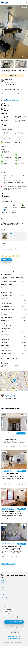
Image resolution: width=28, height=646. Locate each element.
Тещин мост (4, 314)
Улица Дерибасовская (6, 274)
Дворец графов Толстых (7, 287)
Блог (5, 607)
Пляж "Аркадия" (5, 339)
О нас (5, 603)
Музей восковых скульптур (8, 292)
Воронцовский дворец (7, 284)
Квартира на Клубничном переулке (8, 433)
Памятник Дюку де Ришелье (8, 281)
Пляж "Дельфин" (5, 334)
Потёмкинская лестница (7, 303)
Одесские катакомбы (6, 289)
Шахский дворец (5, 320)
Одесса (7, 563)
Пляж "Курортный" (5, 348)
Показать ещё (5, 265)
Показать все (5, 167)
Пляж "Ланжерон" (5, 328)
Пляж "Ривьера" (5, 345)
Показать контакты (9, 86)
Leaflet (14, 390)
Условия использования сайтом (14, 636)
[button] (14, 380)
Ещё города (4, 597)
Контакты (6, 613)
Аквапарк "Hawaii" (5, 323)
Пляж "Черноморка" (6, 353)
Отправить (5, 260)
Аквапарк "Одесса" (6, 325)
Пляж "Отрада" (4, 331)
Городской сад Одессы (7, 301)
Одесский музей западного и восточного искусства (12, 278)
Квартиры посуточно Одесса (12, 100)
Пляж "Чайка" (4, 342)
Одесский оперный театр (7, 309)
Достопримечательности (10, 605)
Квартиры (12, 563)
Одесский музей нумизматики (9, 312)
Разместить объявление (15, 621)
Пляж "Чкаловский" (6, 337)
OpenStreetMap (20, 390)
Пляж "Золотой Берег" (6, 350)
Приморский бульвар (6, 317)
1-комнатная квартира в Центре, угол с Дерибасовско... (9, 509)
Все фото (4, 57)
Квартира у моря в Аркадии (8, 543)
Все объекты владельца (10, 80)
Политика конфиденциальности (14, 638)
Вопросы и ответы (8, 611)
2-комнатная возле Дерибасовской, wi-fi (7, 471)
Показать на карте (9, 90)
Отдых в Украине (8, 609)
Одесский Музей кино (6, 295)
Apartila (2, 563)
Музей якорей (4, 298)
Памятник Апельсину (6, 306)
